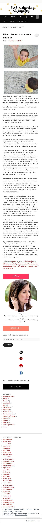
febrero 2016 (7, 455)
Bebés (5, 401)
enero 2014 (6, 498)
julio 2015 (6, 470)
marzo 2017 (7, 442)
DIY (32, 17)
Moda (5, 420)
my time (24, 265)
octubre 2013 (7, 505)
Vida (4, 427)
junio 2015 (6, 472)
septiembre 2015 (8, 465)
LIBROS (12, 21)
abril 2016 (6, 450)
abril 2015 (6, 476)
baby (25, 261)
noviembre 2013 (8, 502)
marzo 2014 (7, 496)
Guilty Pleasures (8, 414)
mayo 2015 (6, 474)
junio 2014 (6, 492)
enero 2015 (6, 483)
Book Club (6, 403)
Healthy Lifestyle (9, 416)
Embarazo (6, 407)
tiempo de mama (32, 265)
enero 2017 (6, 444)
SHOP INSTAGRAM (22, 21)
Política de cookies (21, 515)
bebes (33, 261)
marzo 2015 (7, 478)
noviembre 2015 (8, 461)
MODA (5, 21)
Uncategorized (8, 425)
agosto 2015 (7, 468)
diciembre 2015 (8, 459)
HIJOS (26, 17)
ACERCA (12, 17)
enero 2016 (6, 457)
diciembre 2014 (8, 485)
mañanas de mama (22, 263)
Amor (5, 399)
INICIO (5, 17)
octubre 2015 (7, 463)
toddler (30, 267)
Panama (6, 422)
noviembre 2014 (8, 487)
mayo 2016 (6, 448)
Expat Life (6, 409)
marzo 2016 (7, 452)
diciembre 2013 (8, 500)
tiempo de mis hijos (9, 267)
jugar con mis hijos (9, 263)
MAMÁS (20, 17)
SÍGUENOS (8, 345)
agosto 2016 (7, 446)
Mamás (13, 261)
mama (12, 265)
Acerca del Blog (8, 396)
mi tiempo (17, 265)
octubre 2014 (7, 489)
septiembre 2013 (8, 507)
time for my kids (22, 267)
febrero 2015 (7, 481)
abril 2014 (6, 494)
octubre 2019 (7, 439)
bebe (29, 261)
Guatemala (7, 412)
